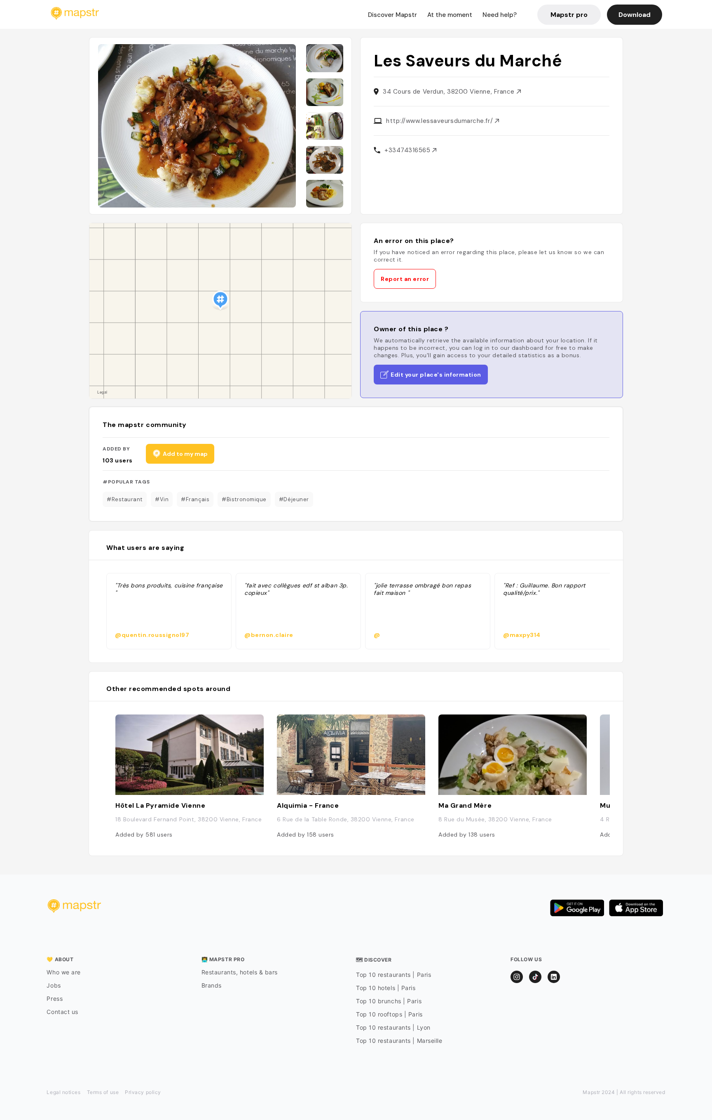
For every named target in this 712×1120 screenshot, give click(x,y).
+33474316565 (408, 150)
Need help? (499, 15)
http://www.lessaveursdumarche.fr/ (440, 121)
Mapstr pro (569, 14)
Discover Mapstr (392, 15)
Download (634, 14)
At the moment (449, 15)
